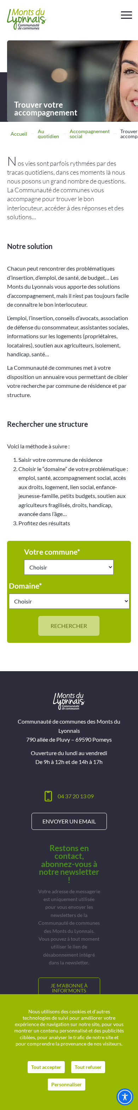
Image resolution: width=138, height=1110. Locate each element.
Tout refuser (88, 1067)
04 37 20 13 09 (76, 796)
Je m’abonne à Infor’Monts (69, 987)
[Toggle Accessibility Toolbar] (125, 1097)
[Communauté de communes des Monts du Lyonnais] (26, 19)
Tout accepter (46, 1067)
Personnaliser (66, 1084)
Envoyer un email (69, 821)
